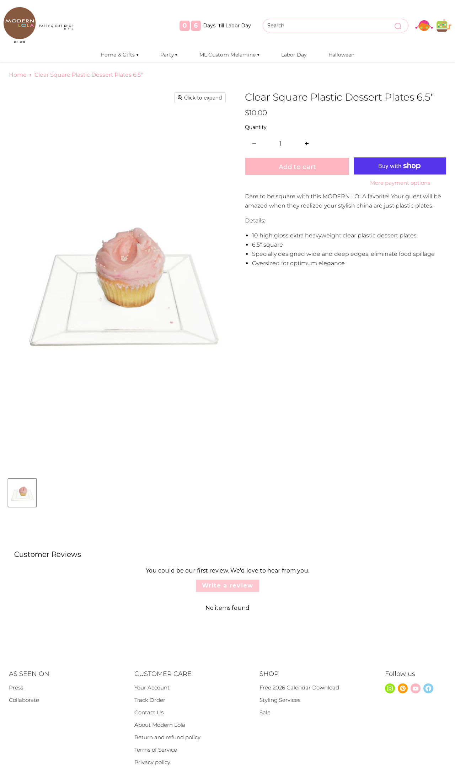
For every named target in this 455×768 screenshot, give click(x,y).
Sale (265, 712)
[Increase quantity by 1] (307, 144)
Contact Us (149, 712)
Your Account (152, 687)
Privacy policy (152, 762)
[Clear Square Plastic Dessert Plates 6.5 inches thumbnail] (22, 493)
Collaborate (24, 700)
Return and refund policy (167, 737)
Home (18, 75)
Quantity (256, 127)
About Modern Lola (159, 724)
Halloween (341, 55)
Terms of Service (155, 749)
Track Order (149, 700)
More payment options (400, 183)
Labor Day (293, 55)
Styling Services (279, 700)
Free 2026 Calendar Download (299, 687)
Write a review (227, 585)
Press (16, 687)
